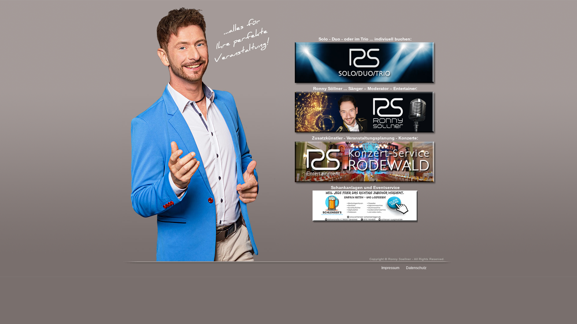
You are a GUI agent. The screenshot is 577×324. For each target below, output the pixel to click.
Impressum (390, 268)
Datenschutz (416, 268)
